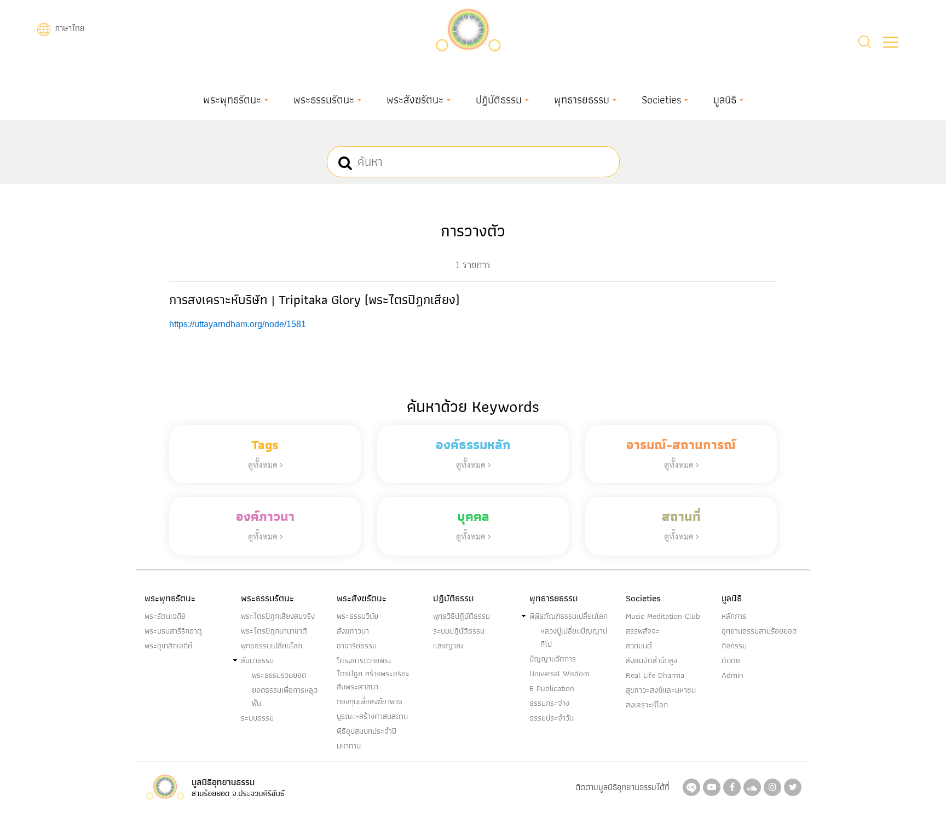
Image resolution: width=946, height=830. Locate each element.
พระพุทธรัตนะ (232, 99)
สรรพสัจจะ (643, 630)
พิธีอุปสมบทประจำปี (366, 731)
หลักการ (734, 616)
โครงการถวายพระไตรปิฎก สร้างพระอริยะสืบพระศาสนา (373, 673)
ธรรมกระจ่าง (549, 703)
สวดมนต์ (639, 645)
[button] (890, 42)
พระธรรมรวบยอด (279, 675)
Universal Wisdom (559, 673)
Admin (732, 675)
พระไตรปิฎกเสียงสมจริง (278, 616)
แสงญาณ (448, 645)
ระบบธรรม (257, 717)
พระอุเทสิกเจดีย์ (168, 645)
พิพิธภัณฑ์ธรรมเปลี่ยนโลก (568, 616)
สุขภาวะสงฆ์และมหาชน (661, 689)
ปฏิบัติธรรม (499, 99)
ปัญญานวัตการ (552, 658)
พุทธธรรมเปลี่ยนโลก (271, 645)
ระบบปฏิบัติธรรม (458, 630)
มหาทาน (349, 745)
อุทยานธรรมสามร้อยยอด (759, 630)
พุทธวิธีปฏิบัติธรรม (461, 616)
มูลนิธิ (724, 99)
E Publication (551, 688)
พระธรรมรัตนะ (323, 99)
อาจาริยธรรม (357, 645)
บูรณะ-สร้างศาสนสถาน (372, 716)
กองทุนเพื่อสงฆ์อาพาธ (369, 701)
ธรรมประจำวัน (551, 717)
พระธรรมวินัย (357, 616)
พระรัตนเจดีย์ (165, 616)
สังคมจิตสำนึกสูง (651, 660)
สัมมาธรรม (257, 660)
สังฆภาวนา (353, 630)
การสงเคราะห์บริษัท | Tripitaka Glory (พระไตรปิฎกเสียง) (314, 299)
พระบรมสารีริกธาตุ (173, 630)
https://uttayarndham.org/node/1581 (237, 324)
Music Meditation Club (663, 616)
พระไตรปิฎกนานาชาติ (274, 630)
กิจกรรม (734, 645)
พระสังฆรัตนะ (415, 99)
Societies (661, 99)
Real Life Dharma (655, 675)
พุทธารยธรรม (581, 99)
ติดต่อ (731, 660)
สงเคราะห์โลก (647, 704)
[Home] (468, 28)
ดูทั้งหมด (264, 464)
